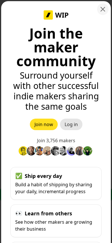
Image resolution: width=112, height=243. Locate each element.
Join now (43, 124)
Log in (71, 124)
